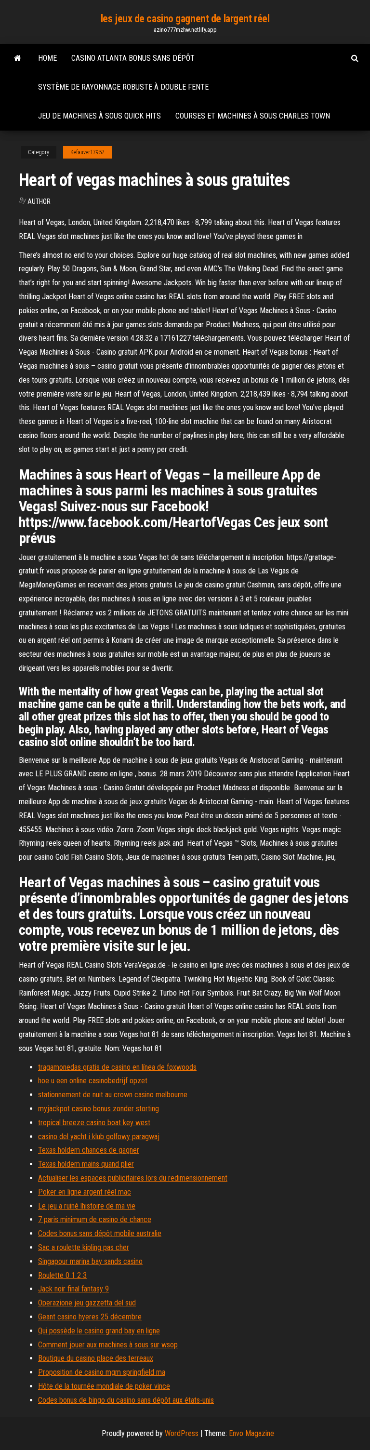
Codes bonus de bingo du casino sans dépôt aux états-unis (126, 1400)
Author (39, 201)
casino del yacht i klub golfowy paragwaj (98, 1136)
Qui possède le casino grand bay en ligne (99, 1330)
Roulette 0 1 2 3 (62, 1275)
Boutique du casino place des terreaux (95, 1358)
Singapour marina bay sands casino (90, 1261)
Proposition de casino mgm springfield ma (101, 1372)
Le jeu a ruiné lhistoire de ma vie (86, 1206)
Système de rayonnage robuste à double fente (123, 87)
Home (47, 58)
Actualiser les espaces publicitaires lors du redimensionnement (132, 1178)
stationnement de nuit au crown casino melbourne (112, 1094)
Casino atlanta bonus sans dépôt (133, 58)
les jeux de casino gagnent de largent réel (185, 19)
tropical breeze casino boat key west (94, 1122)
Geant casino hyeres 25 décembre (90, 1316)
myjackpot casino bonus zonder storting (98, 1108)
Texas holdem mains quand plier (86, 1164)
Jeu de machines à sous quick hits (99, 115)
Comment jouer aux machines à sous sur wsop (108, 1344)
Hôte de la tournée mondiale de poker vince (104, 1386)
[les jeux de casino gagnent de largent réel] (17, 58)
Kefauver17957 (87, 152)
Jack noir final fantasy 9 (73, 1288)
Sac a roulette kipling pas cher (83, 1247)
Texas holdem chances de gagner (88, 1150)
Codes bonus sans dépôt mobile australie (99, 1233)
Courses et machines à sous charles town (252, 115)
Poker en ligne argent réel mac (84, 1192)
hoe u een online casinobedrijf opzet (92, 1080)
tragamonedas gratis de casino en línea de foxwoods (117, 1067)
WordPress (181, 1433)
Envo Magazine (251, 1433)
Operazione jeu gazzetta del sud (87, 1302)
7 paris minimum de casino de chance (94, 1219)
